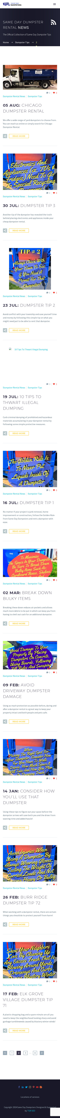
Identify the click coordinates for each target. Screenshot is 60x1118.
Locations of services (30, 1097)
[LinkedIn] (23, 1087)
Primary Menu (54, 4)
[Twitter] (26, 1087)
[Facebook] (19, 1087)
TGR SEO (31, 1110)
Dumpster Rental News (14, 96)
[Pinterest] (34, 1087)
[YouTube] (37, 1087)
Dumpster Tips (35, 96)
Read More (19, 136)
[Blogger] (41, 1087)
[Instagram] (30, 1087)
